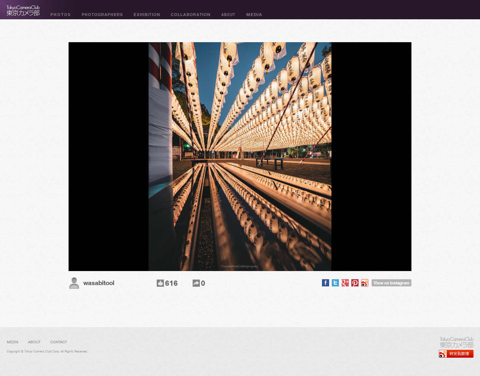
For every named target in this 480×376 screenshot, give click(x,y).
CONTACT (58, 342)
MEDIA (12, 342)
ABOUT (34, 342)
